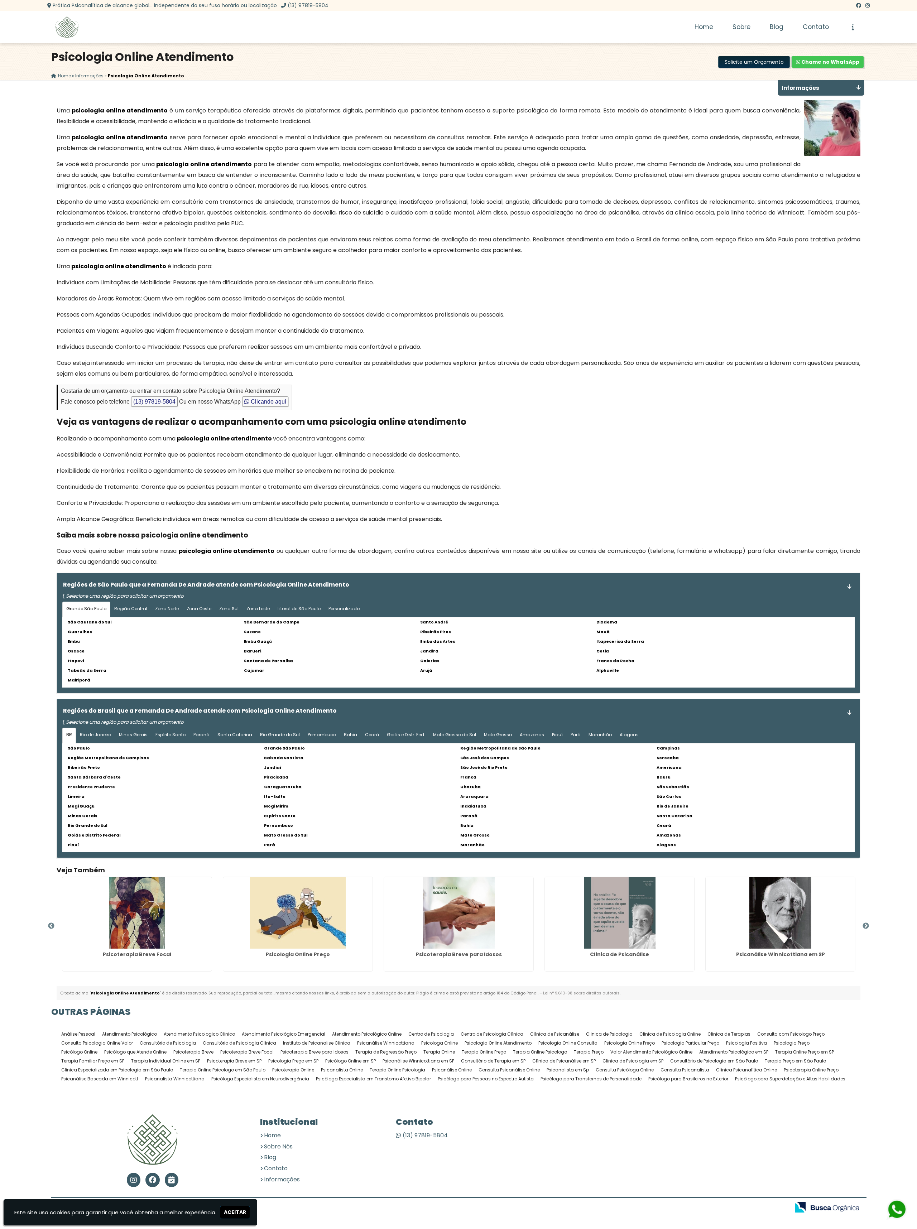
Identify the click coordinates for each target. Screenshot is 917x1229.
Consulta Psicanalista (685, 1070)
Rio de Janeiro (95, 735)
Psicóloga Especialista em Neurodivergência (260, 1079)
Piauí (557, 735)
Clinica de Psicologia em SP (632, 1061)
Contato (816, 27)
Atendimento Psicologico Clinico (199, 1034)
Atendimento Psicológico (129, 1034)
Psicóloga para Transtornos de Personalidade (591, 1079)
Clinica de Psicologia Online (670, 1034)
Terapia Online (439, 1052)
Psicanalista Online (342, 1070)
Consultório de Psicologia (168, 1043)
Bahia (350, 735)
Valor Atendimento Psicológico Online (651, 1052)
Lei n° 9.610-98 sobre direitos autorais (581, 993)
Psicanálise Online (452, 1070)
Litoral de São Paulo (299, 609)
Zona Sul (229, 609)
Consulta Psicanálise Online (509, 1070)
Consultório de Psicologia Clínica (239, 1043)
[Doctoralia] (171, 1180)
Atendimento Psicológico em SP (733, 1052)
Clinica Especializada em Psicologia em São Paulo (117, 1070)
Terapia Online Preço (484, 1052)
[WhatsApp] (892, 1209)
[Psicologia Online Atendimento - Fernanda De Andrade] (67, 27)
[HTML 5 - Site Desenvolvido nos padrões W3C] (732, 1207)
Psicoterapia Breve (193, 1052)
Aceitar (235, 1212)
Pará (576, 735)
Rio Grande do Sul (280, 735)
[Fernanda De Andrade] (152, 1139)
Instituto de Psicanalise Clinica (316, 1043)
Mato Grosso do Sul (454, 735)
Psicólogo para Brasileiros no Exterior (688, 1079)
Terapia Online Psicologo (540, 1052)
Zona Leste (258, 609)
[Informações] (853, 27)
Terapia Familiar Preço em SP (92, 1061)
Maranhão (600, 735)
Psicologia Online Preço (298, 954)
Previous (51, 926)
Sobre (741, 27)
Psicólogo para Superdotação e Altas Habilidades (790, 1079)
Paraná (201, 735)
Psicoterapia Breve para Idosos (459, 954)
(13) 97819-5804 (308, 5)
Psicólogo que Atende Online (135, 1052)
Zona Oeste (199, 609)
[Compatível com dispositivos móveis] (782, 1207)
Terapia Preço (589, 1052)
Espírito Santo (170, 735)
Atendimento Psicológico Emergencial (283, 1034)
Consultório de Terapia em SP (493, 1061)
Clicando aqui (267, 402)
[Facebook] (858, 5)
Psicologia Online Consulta (567, 1043)
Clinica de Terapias (728, 1034)
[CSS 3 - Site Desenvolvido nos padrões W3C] (757, 1207)
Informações (282, 1179)
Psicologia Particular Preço (690, 1043)
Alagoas (629, 735)
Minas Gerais (133, 735)
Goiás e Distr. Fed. (406, 735)
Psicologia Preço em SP (293, 1061)
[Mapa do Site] (714, 1207)
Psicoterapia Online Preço (811, 1070)
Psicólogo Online (79, 1052)
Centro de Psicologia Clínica (492, 1034)
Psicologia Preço (792, 1043)
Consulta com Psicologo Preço (791, 1034)
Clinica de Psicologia (609, 1034)
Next (865, 926)
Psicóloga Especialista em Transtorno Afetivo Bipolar (373, 1079)
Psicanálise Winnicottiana (385, 1043)
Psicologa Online (439, 1043)
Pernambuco (322, 735)
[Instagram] (867, 5)
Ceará (372, 735)
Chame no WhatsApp (829, 62)
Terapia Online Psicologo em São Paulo (222, 1070)
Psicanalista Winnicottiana (175, 1079)
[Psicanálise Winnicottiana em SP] (780, 913)
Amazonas (532, 735)
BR (69, 735)
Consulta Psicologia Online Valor (97, 1043)
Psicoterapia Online (293, 1070)
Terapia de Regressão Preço (386, 1052)
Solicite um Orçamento (754, 62)
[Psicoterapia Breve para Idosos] (458, 913)
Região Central (130, 609)
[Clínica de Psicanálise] (619, 913)
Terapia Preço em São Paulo (795, 1061)
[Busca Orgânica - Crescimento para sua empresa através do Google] (827, 1207)
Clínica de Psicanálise (619, 954)
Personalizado (344, 609)
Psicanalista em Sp (568, 1070)
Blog (776, 27)
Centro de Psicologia (431, 1034)
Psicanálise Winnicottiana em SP (780, 954)
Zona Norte (167, 609)
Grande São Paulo (86, 609)
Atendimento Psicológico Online (367, 1034)
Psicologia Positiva (746, 1043)
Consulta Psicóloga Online (625, 1070)
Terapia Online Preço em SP (804, 1052)
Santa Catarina (234, 735)
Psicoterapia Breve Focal (137, 954)
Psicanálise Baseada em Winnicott (99, 1079)
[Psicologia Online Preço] (298, 913)
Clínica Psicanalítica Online (746, 1070)
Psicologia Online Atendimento (498, 1043)
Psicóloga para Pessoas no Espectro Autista (486, 1079)
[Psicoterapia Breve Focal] (137, 913)
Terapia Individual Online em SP (165, 1061)
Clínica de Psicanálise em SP (564, 1061)
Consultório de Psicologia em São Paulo (714, 1061)
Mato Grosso (498, 735)
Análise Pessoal (78, 1034)
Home (704, 27)
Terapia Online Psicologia (397, 1070)
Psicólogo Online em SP (350, 1061)
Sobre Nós (278, 1146)
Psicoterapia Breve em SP (234, 1061)
